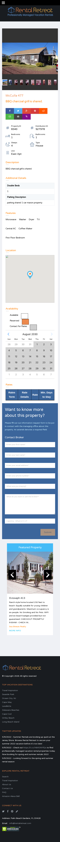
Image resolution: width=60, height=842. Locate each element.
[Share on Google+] (26, 111)
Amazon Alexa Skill (11, 796)
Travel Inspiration (10, 690)
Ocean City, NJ (9, 698)
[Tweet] (18, 111)
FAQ (4, 792)
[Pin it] (35, 111)
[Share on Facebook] (10, 111)
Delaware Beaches (10, 710)
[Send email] (10, 117)
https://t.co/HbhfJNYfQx (34, 747)
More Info (15, 630)
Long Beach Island (10, 722)
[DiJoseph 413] (30, 573)
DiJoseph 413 (17, 598)
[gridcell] (43, 356)
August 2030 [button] (30, 334)
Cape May (7, 702)
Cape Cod (6, 714)
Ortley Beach (8, 718)
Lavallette (6, 706)
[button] (8, 334)
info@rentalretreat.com (20, 823)
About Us (6, 784)
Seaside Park (8, 694)
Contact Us (7, 788)
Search (5, 776)
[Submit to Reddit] (43, 111)
